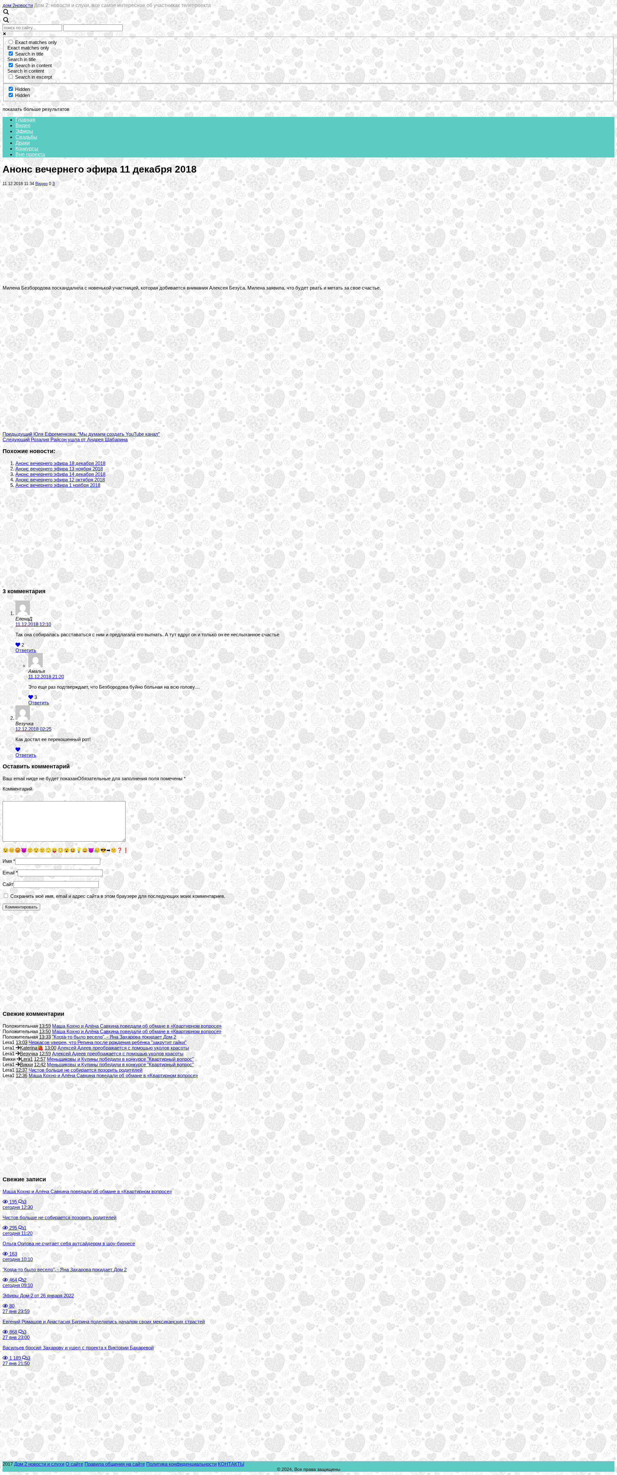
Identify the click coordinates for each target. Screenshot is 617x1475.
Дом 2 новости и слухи (39, 1464)
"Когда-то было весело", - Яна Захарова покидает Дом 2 (114, 1037)
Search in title (29, 54)
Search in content (33, 65)
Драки (22, 143)
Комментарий (17, 788)
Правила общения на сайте (115, 1464)
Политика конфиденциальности (181, 1464)
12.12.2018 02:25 (33, 729)
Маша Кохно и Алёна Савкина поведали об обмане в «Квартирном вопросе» (136, 1026)
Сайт (8, 884)
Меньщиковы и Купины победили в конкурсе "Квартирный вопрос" (120, 1059)
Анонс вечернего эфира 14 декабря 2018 (60, 474)
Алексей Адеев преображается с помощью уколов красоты (123, 1047)
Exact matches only (36, 42)
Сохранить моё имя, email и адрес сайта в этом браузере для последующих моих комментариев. (117, 896)
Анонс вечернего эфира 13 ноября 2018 (59, 468)
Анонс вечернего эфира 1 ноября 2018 (57, 485)
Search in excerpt (33, 77)
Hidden (22, 89)
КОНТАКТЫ (231, 1464)
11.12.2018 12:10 (33, 624)
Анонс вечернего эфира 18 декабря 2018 (60, 463)
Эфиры (24, 131)
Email (8, 872)
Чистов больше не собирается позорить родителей (85, 1070)
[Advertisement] (308, 235)
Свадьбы (26, 137)
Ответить (25, 650)
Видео (23, 125)
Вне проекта (30, 154)
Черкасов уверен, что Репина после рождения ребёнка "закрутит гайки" (107, 1042)
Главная (25, 119)
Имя (7, 861)
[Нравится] (17, 645)
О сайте (74, 1464)
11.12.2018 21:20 (46, 676)
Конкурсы (26, 148)
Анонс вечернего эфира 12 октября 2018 (60, 479)
